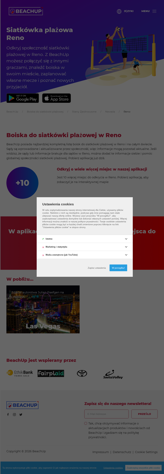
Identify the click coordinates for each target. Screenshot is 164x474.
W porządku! (118, 268)
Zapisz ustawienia (97, 268)
